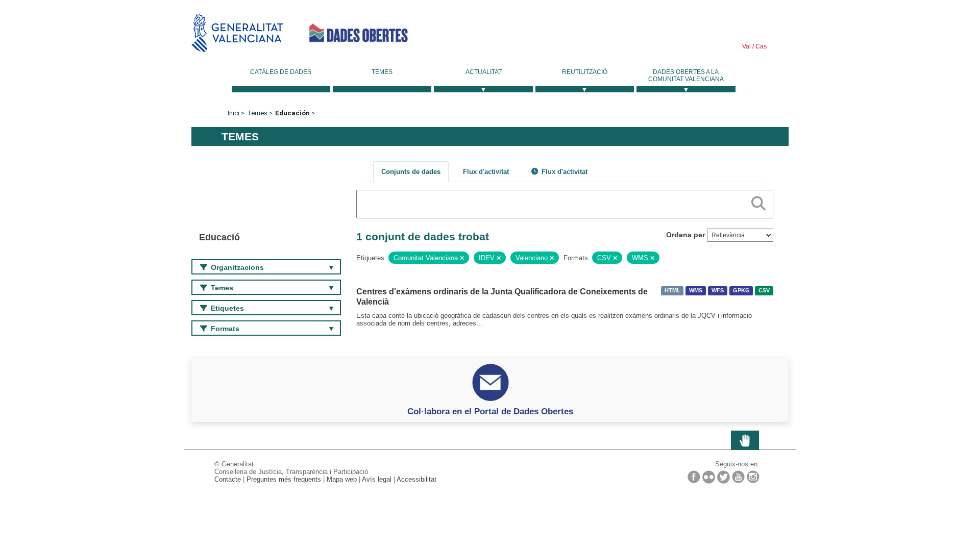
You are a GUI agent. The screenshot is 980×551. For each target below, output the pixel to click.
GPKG (741, 291)
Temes (382, 72)
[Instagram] (753, 476)
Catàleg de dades (280, 72)
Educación (292, 113)
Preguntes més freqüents (284, 479)
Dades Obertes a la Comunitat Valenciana (686, 75)
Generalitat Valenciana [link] (237, 33)
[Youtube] (738, 476)
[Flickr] (708, 477)
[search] (758, 201)
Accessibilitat (416, 479)
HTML (672, 291)
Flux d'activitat (486, 172)
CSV (764, 291)
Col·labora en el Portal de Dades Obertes (490, 411)
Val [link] (746, 46)
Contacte (227, 479)
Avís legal (376, 479)
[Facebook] (694, 476)
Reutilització (584, 72)
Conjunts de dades (410, 172)
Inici (233, 113)
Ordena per (685, 235)
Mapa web (342, 479)
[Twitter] (723, 477)
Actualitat (483, 72)
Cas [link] (760, 46)
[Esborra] (462, 258)
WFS (718, 291)
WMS (695, 291)
